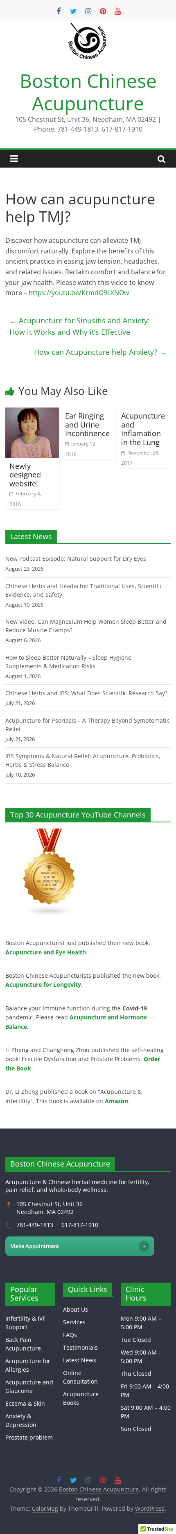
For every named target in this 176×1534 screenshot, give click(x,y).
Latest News (79, 1360)
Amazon (116, 1101)
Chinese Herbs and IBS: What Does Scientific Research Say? (86, 693)
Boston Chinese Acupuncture (88, 92)
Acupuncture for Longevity (43, 984)
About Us (75, 1309)
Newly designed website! (25, 474)
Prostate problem (29, 1437)
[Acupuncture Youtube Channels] (49, 833)
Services (74, 1322)
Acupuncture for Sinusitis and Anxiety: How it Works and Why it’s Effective (79, 326)
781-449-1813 (34, 1225)
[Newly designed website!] (32, 412)
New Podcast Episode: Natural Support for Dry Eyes (75, 558)
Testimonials (80, 1347)
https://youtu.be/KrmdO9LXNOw (79, 292)
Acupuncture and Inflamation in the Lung (143, 429)
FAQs (70, 1335)
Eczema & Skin (25, 1403)
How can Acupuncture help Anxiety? (100, 352)
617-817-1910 (79, 1225)
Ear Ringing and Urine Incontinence (87, 424)
